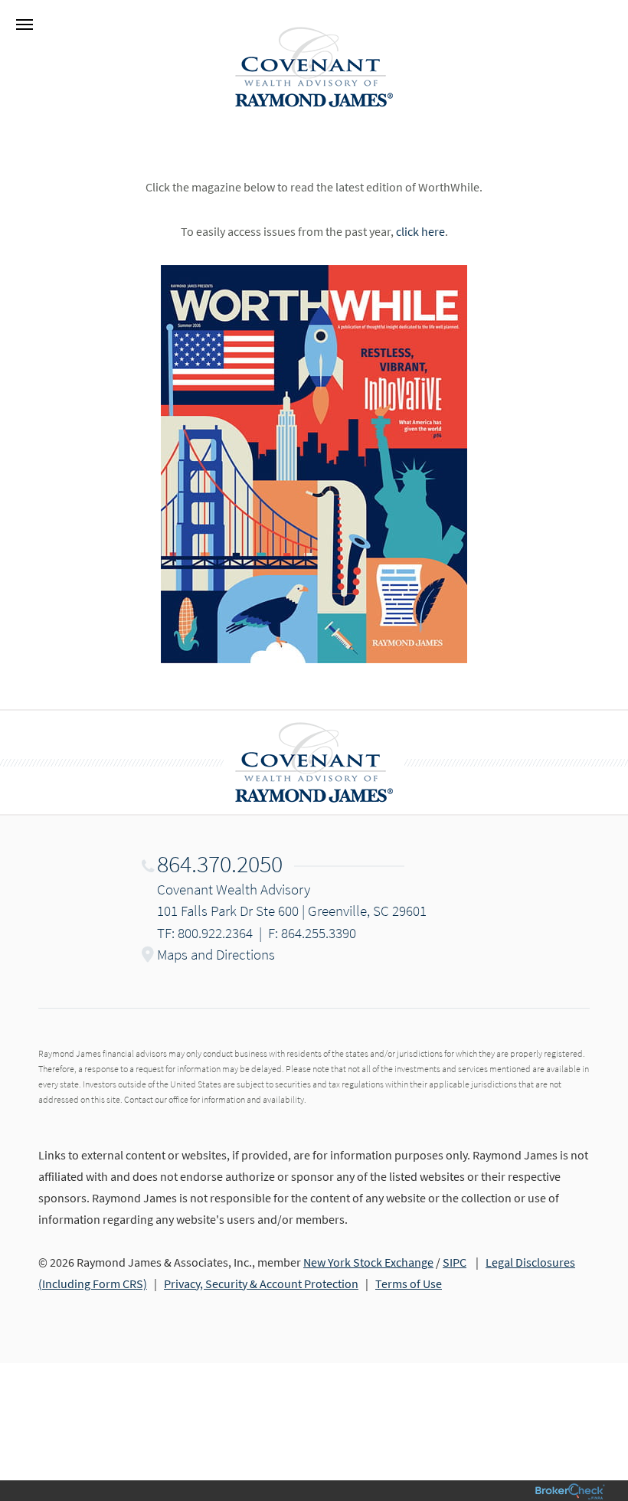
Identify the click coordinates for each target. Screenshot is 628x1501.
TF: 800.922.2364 (205, 933)
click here (420, 231)
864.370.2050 (220, 864)
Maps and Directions (216, 954)
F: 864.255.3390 (312, 933)
